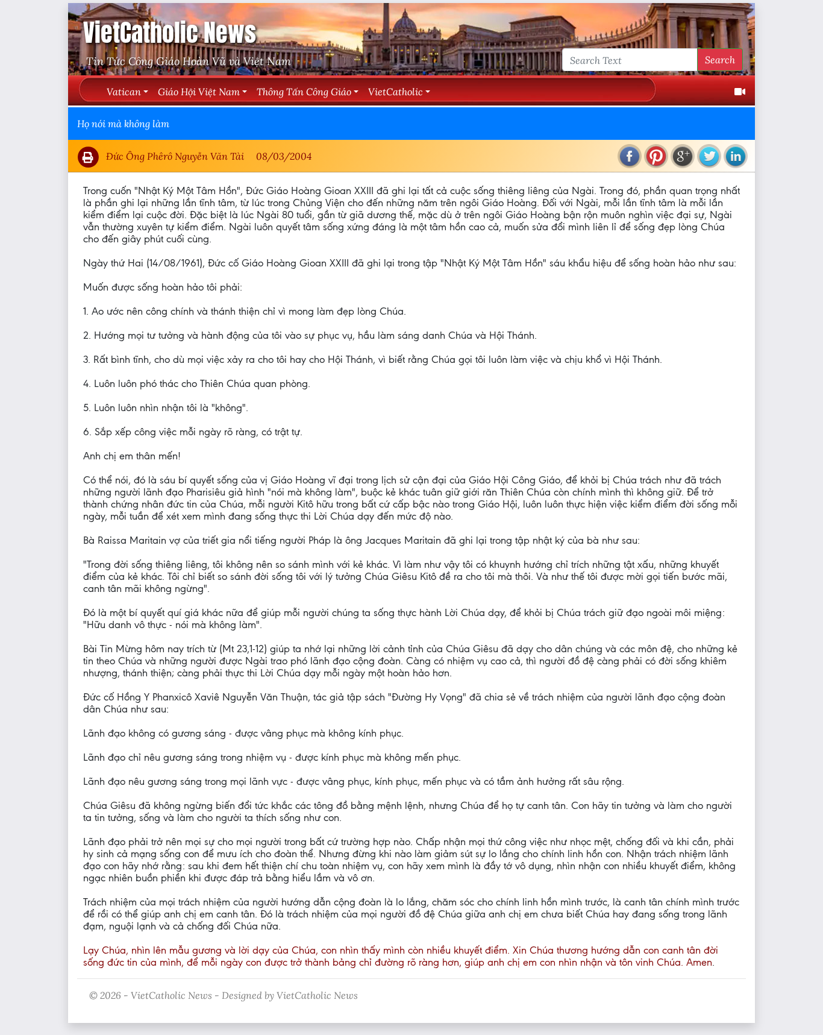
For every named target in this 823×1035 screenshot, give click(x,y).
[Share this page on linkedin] (736, 156)
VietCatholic (395, 91)
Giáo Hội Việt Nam (199, 91)
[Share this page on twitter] (709, 156)
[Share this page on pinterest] (656, 156)
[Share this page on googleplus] (683, 156)
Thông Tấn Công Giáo (304, 91)
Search (720, 59)
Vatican (124, 91)
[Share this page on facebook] (630, 156)
